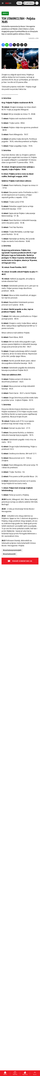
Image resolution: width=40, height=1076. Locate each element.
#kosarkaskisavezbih (9, 554)
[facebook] (3, 44)
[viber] (10, 45)
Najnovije (15, 1074)
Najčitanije (25, 1074)
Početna (5, 1074)
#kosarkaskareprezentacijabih (12, 550)
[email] (18, 45)
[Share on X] (14, 44)
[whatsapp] (7, 45)
